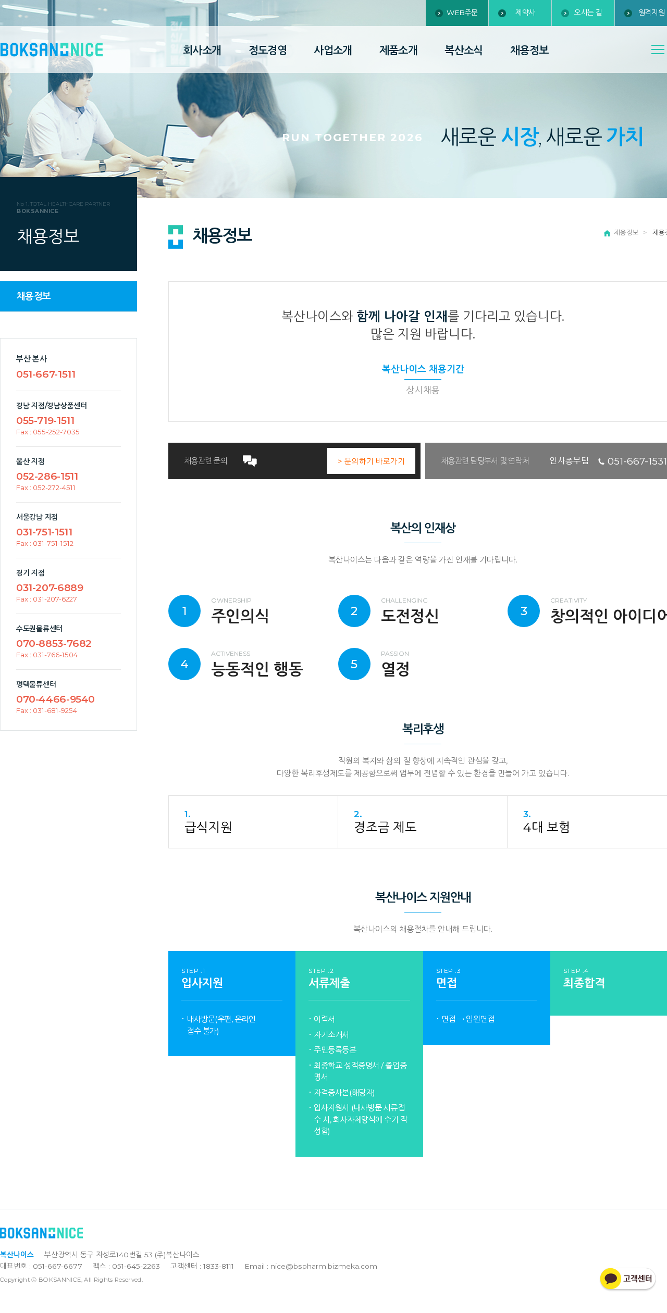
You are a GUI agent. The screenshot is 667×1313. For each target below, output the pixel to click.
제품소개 (398, 50)
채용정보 (529, 50)
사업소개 (333, 50)
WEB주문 (462, 12)
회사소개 (202, 50)
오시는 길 (588, 12)
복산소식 (463, 50)
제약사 (525, 12)
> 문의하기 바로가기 (371, 461)
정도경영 (268, 50)
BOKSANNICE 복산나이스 (51, 50)
